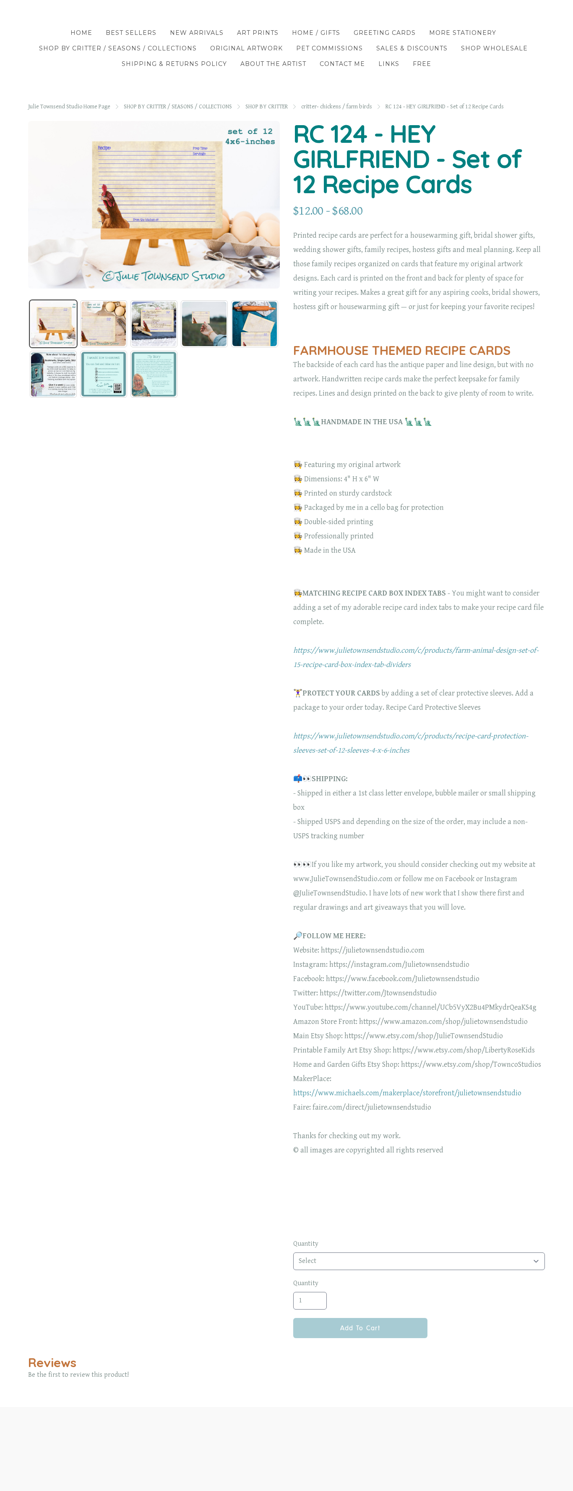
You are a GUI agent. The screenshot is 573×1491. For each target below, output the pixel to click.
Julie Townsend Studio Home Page (69, 106)
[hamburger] (35, 13)
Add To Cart (360, 1328)
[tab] (53, 323)
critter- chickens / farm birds (336, 106)
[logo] (286, 14)
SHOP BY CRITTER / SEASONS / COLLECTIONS (178, 106)
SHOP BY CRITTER (266, 106)
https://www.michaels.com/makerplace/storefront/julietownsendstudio (407, 1093)
